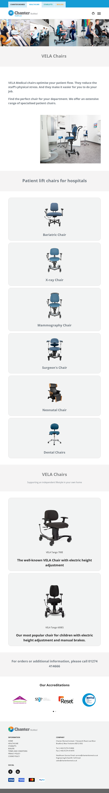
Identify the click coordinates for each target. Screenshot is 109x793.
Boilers (60, 4)
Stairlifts (48, 4)
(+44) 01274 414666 (66, 748)
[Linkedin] (18, 772)
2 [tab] (55, 711)
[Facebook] (10, 772)
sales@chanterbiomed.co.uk (66, 760)
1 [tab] (53, 711)
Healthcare (34, 4)
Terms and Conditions (17, 751)
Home (10, 741)
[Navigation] (99, 13)
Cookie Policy (14, 756)
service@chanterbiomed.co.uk (87, 755)
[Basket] (93, 13)
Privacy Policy (14, 753)
